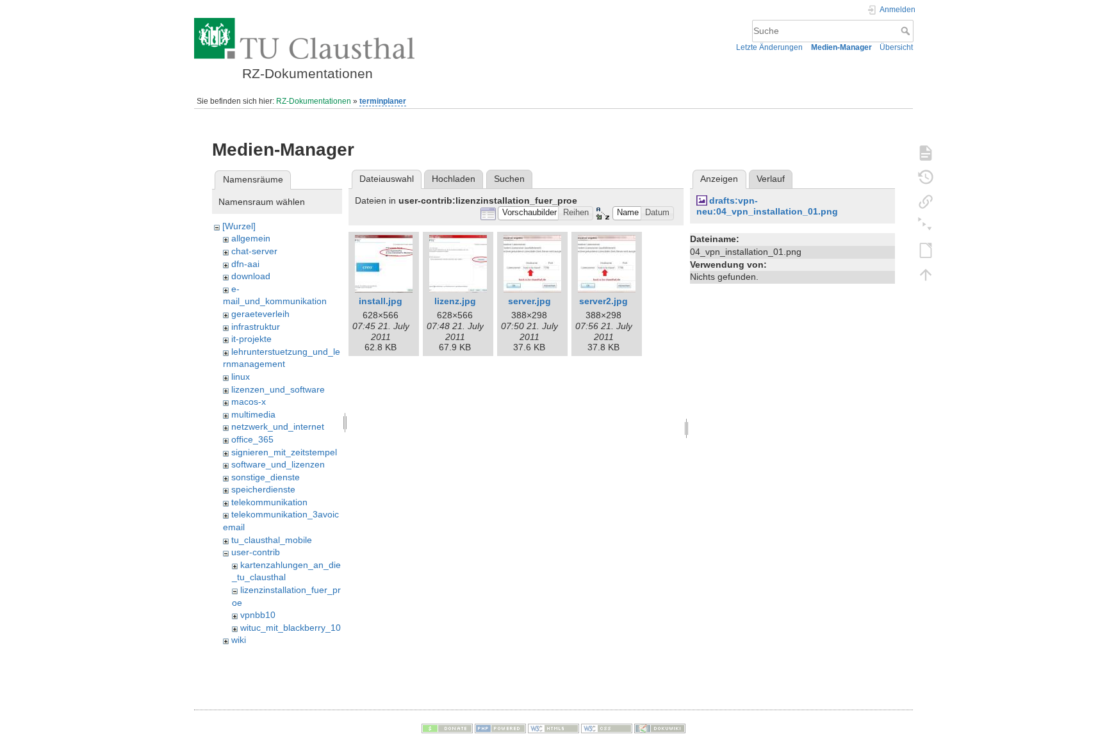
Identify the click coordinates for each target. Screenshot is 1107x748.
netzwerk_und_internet (277, 426)
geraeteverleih (260, 314)
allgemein (250, 238)
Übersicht (896, 47)
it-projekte (251, 339)
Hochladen (453, 179)
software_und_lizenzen (278, 464)
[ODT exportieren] (925, 250)
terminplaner (382, 101)
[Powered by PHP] (500, 728)
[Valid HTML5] (553, 728)
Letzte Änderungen (769, 47)
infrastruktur (255, 326)
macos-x (248, 401)
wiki (238, 640)
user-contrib (255, 552)
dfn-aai (245, 264)
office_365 (252, 439)
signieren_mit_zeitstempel (284, 452)
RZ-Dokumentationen (313, 101)
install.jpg (380, 301)
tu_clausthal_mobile (271, 540)
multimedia (253, 414)
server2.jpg (603, 301)
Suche (907, 30)
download (250, 276)
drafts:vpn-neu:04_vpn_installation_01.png (767, 205)
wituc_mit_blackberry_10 (290, 627)
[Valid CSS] (606, 728)
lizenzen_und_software (278, 389)
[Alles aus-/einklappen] (925, 225)
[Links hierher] (925, 201)
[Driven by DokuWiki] (659, 728)
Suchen (509, 179)
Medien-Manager (841, 47)
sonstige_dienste (265, 477)
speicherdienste (263, 489)
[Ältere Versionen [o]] (925, 177)
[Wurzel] (239, 226)
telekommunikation (269, 502)
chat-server (254, 251)
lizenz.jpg (455, 301)
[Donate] (447, 728)
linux (240, 376)
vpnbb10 (257, 615)
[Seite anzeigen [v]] (925, 152)
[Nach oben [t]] (925, 274)
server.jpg (529, 301)
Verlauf (771, 179)
